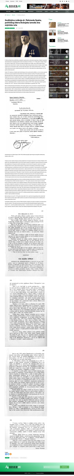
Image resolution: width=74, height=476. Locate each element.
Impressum (12, 1)
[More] (11, 454)
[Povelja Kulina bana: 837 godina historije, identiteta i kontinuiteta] (53, 25)
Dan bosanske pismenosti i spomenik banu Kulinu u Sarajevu (63, 32)
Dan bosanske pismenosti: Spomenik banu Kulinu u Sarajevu (63, 40)
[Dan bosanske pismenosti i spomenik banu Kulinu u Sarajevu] (53, 32)
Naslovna (8, 11)
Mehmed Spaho (23, 457)
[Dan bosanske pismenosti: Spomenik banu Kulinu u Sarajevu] (53, 40)
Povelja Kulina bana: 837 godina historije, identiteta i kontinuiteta (63, 24)
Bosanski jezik (22, 11)
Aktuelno (7, 28)
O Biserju (7, 1)
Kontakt (20, 1)
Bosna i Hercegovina (14, 457)
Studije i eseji (39, 11)
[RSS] (68, 1)
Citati (51, 11)
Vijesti (46, 11)
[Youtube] (66, 1)
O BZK (17, 1)
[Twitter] (62, 1)
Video (57, 11)
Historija (12, 28)
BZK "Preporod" (33, 473)
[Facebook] (60, 1)
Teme (14, 11)
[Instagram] (64, 1)
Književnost (31, 11)
